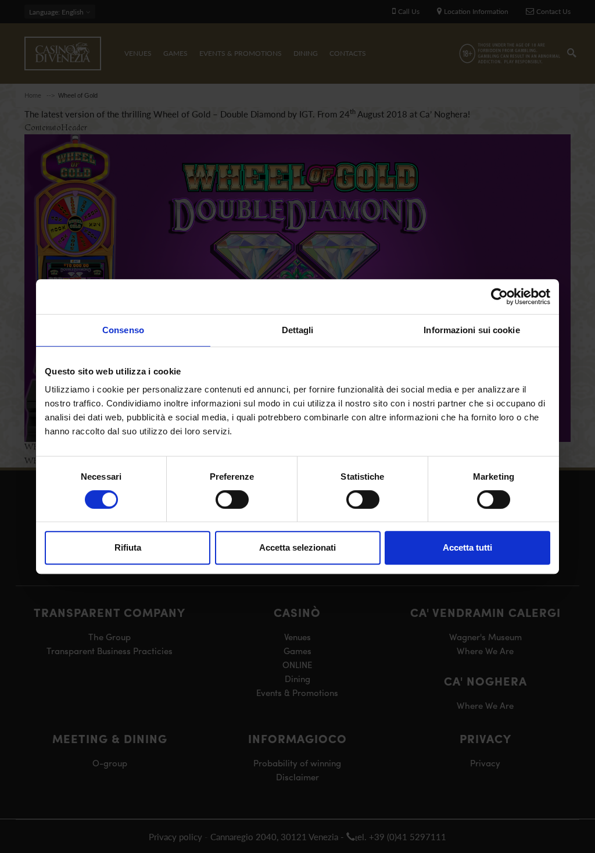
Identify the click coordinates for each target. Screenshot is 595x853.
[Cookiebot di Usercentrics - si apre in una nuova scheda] (499, 296)
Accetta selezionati (297, 547)
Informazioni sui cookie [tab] (471, 330)
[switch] (232, 499)
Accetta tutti (467, 547)
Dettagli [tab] (298, 330)
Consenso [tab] (123, 330)
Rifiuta (127, 547)
